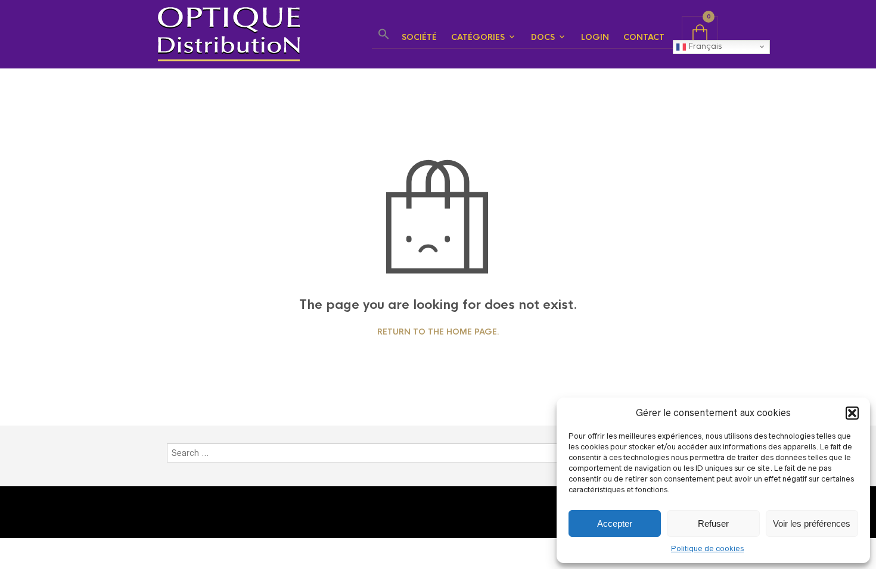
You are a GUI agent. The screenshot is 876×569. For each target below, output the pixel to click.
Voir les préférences (811, 523)
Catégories (478, 37)
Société (419, 37)
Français (704, 46)
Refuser (713, 523)
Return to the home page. (438, 332)
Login (595, 37)
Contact (643, 37)
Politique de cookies (707, 548)
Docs (543, 37)
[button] (852, 413)
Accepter (614, 523)
